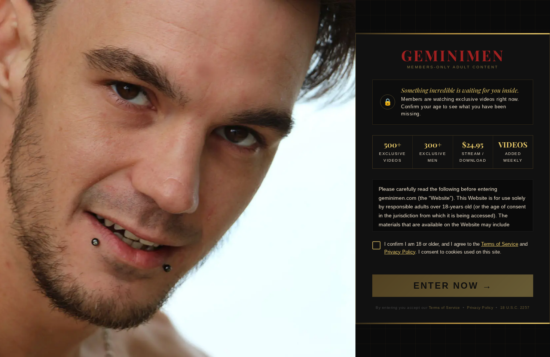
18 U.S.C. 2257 (515, 307)
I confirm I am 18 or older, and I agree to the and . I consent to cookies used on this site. (456, 248)
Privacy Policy (399, 252)
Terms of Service (499, 244)
